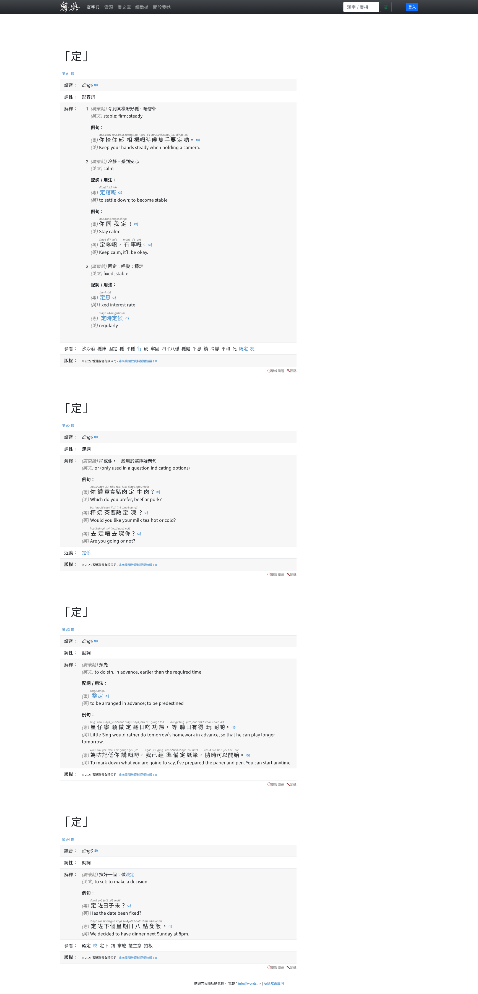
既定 (244, 348)
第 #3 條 (68, 629)
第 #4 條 (68, 839)
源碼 (293, 370)
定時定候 (111, 318)
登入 (412, 7)
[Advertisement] (160, 34)
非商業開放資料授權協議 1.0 (138, 361)
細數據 (142, 7)
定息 (104, 297)
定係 (86, 552)
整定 (97, 696)
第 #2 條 (68, 425)
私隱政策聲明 (274, 983)
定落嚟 (108, 192)
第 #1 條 (68, 73)
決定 (130, 874)
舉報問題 (277, 370)
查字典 (93, 7)
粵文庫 (124, 7)
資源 (108, 7)
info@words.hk (249, 983)
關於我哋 (162, 7)
